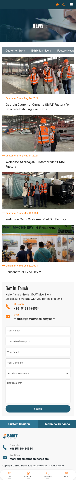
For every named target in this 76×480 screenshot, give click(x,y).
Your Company (15, 362)
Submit (38, 408)
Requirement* (14, 382)
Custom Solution (19, 424)
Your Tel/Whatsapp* (18, 341)
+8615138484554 (26, 308)
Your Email (13, 352)
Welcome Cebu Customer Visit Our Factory (36, 219)
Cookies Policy (56, 465)
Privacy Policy (40, 465)
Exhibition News (41, 50)
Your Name (13, 330)
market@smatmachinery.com (34, 319)
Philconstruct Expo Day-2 (23, 272)
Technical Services (57, 424)
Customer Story (15, 50)
